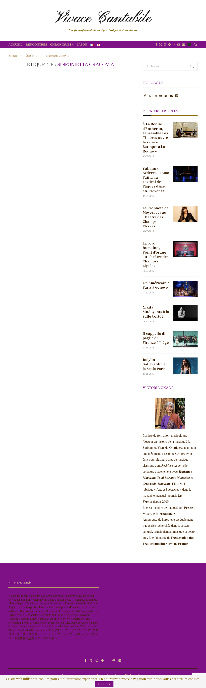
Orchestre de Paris (79, 619)
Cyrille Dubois (16, 599)
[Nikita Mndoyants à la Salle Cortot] (185, 313)
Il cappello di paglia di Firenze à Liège (156, 338)
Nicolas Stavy (29, 619)
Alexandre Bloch (18, 596)
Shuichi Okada (50, 626)
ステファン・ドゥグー (43, 634)
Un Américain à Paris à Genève (156, 285)
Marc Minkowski (47, 615)
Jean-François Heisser (76, 607)
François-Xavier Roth (52, 603)
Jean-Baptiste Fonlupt (51, 607)
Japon (82, 44)
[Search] (196, 44)
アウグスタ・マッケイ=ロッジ (67, 630)
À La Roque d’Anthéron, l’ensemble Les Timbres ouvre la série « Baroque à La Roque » (155, 137)
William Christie (38, 630)
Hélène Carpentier (28, 607)
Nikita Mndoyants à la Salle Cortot (156, 312)
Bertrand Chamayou (64, 596)
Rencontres (36, 44)
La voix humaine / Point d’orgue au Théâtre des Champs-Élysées (156, 254)
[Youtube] (178, 44)
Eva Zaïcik (32, 603)
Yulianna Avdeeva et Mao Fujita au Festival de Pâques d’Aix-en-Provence (156, 179)
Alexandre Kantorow (40, 596)
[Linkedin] (174, 44)
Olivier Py (63, 619)
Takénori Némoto (69, 626)
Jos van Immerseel (35, 611)
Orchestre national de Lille (23, 622)
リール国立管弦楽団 (21, 638)
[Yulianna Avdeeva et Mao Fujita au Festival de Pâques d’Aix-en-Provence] (185, 174)
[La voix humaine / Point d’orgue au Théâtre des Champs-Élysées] (185, 249)
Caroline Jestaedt (85, 596)
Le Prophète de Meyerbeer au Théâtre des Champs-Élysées (156, 217)
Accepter (104, 684)
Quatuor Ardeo (79, 622)
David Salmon (55, 599)
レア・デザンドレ (46, 638)
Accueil (15, 44)
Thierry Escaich (89, 626)
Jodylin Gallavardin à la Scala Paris (154, 364)
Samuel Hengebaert (30, 626)
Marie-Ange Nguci (68, 615)
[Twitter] (160, 44)
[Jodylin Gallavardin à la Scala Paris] (185, 365)
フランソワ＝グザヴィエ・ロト (77, 634)
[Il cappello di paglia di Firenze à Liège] (185, 339)
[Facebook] (156, 44)
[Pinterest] (169, 44)
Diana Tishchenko (75, 599)
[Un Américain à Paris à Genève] (185, 289)
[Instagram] (165, 44)
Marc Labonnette (27, 615)
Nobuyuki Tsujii (46, 619)
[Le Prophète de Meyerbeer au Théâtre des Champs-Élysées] (185, 214)
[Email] (183, 44)
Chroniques (60, 44)
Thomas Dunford (18, 630)
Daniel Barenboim (36, 599)
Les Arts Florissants (58, 611)
